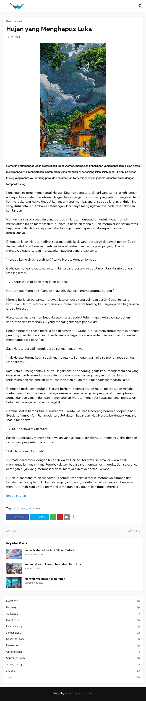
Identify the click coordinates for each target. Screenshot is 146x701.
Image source (16, 496)
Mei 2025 (73, 607)
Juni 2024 (73, 677)
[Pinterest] (60, 517)
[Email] (67, 517)
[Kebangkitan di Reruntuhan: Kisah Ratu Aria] (14, 568)
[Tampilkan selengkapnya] (74, 517)
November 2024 (73, 645)
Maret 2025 (73, 620)
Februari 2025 (73, 626)
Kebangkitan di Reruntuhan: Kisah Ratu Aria (53, 564)
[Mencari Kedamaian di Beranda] (14, 582)
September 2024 (73, 658)
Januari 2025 (73, 632)
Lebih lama (133, 530)
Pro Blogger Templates (80, 693)
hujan (23, 508)
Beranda (11, 21)
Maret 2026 (73, 601)
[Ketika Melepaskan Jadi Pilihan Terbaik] (14, 554)
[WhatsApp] (53, 517)
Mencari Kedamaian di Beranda (45, 578)
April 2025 (73, 613)
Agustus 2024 (73, 664)
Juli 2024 (73, 670)
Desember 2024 (73, 639)
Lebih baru (12, 530)
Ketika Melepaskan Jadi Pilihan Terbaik (50, 550)
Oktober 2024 (73, 651)
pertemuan (34, 508)
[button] (5, 6)
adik (21, 21)
